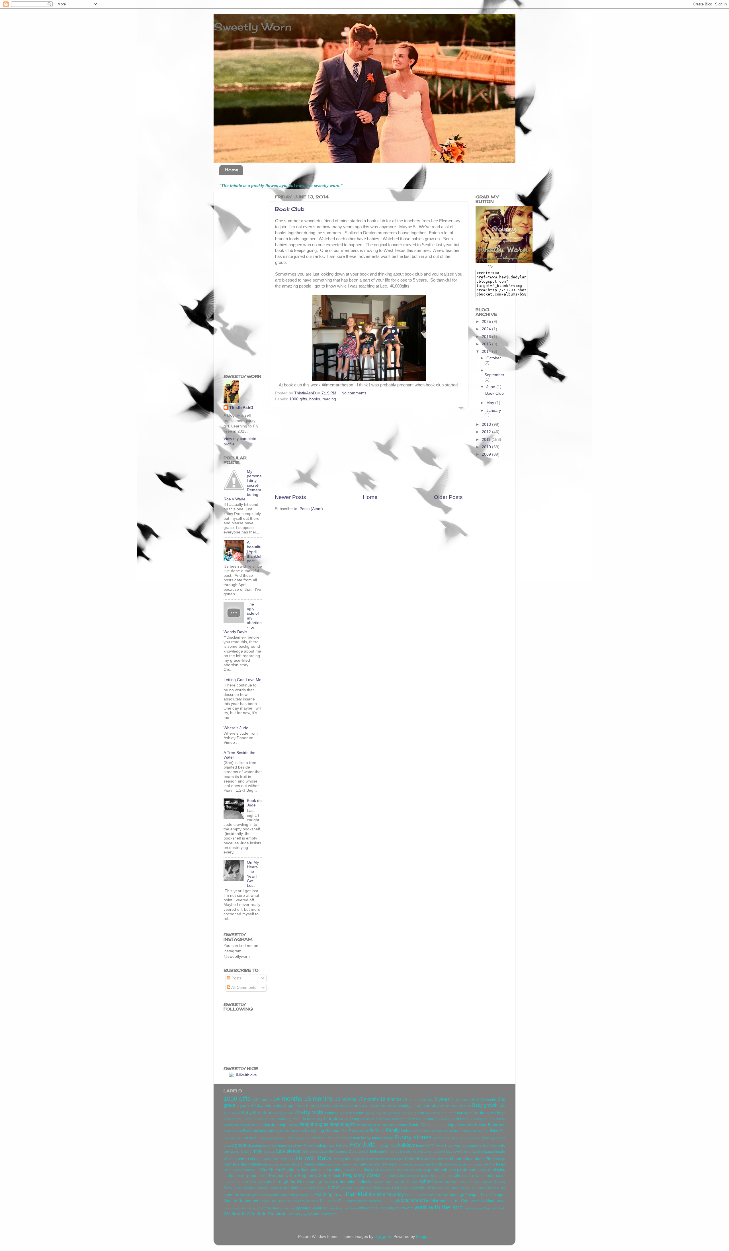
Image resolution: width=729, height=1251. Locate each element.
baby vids (310, 1112)
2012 (487, 432)
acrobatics (372, 1105)
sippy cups (298, 1187)
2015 (487, 344)
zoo (334, 1214)
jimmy (256, 1151)
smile (312, 1187)
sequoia (487, 1181)
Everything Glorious (322, 1130)
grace (240, 1145)
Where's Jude (236, 728)
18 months (391, 1099)
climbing (352, 1119)
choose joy (311, 1118)
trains (500, 1201)
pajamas (317, 1170)
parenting (334, 1170)
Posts (235, 978)
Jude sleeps (287, 1151)
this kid (305, 1201)
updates (303, 1208)
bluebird (430, 1113)
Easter (481, 1124)
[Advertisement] (368, 450)
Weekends (234, 1213)
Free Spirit (333, 1138)
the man (442, 1195)
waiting (407, 1208)
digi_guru (382, 1236)
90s (328, 1105)
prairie (263, 1176)
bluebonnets (446, 1113)
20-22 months (460, 1099)
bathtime (332, 1113)
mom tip (443, 1159)
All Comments (243, 987)
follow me (266, 1138)
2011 (487, 439)
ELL (282, 1130)
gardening (441, 1138)
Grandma (254, 1146)
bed (352, 1113)
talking (304, 1195)
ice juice (482, 1145)
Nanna (309, 1164)
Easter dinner (233, 1130)
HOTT (429, 1145)
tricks (227, 1208)
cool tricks (460, 1119)
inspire (493, 1145)
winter (282, 1213)
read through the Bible (285, 1181)
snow (333, 1186)
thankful (356, 1193)
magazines (360, 1159)
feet (486, 1131)
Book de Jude (254, 802)
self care (473, 1182)
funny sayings (383, 1138)
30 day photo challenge (272, 1105)
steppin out (468, 1187)
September (494, 375)
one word (252, 1170)
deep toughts (342, 1124)
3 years (243, 1105)
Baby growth (484, 1105)
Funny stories (412, 1137)
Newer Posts (290, 497)
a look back (340, 1105)
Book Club (289, 209)
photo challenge (416, 1169)
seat (463, 1181)
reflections (367, 1181)
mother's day (235, 1164)
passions (350, 1169)
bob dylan (464, 1113)
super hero (257, 1195)
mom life (430, 1159)
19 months (411, 1100)
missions (414, 1158)
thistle (315, 1201)
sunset (244, 1195)
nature (320, 1164)
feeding (477, 1130)
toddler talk (391, 1201)
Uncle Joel (270, 1208)
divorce (402, 1125)
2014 (487, 351)
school (426, 1181)
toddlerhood (413, 1200)
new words (369, 1164)
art (413, 1106)
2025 (487, 321)
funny (366, 1138)
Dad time (250, 1124)
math (389, 1159)
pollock (240, 1175)
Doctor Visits (420, 1124)
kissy (416, 1151)
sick (286, 1187)
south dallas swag (378, 1187)
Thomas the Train (333, 1201)
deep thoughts (313, 1124)
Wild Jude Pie (260, 1213)
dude (470, 1124)
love (348, 1159)
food (291, 1138)
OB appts (444, 1164)
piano (452, 1169)
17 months (368, 1099)
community (383, 1119)
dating (294, 1124)
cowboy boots (233, 1124)
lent (275, 1159)
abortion (356, 1105)
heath (331, 1145)
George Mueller (470, 1138)
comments (367, 1119)
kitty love (453, 1152)
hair (274, 1145)
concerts (398, 1119)
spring (397, 1187)
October (493, 358)
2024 (487, 329)
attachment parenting (450, 1105)
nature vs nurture (338, 1164)
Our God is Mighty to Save (285, 1170)
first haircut (251, 1138)
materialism (377, 1159)
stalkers (430, 1187)
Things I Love (477, 1195)
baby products (286, 1113)
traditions (487, 1201)
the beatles (413, 1195)
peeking (363, 1170)
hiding (382, 1145)
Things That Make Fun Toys (279, 1201)
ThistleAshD (241, 408)
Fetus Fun (497, 1131)
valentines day (339, 1208)
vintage (372, 1208)
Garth (454, 1138)
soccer (359, 1187)
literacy (339, 1159)
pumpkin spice (417, 1175)
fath (417, 1130)
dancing (263, 1125)
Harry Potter (303, 1145)
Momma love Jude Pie (470, 1159)
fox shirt (318, 1138)
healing (319, 1145)
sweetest (273, 1195)
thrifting (352, 1201)
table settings (289, 1195)
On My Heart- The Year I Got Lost (253, 874)
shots (237, 1187)
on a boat (475, 1164)
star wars (443, 1187)
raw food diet (252, 1182)
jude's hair (386, 1152)
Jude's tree (403, 1151)
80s (322, 1105)
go (493, 1138)
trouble (246, 1208)
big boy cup (373, 1113)
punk (432, 1175)
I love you (452, 1146)
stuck (482, 1187)
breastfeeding (233, 1119)
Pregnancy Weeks (361, 1175)
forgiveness (303, 1138)
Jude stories (310, 1151)
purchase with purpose (456, 1176)
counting (477, 1119)
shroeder (276, 1187)
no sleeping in (407, 1164)
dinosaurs (389, 1124)
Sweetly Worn (253, 27)
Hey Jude (362, 1144)
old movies (460, 1164)
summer (231, 1195)
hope (420, 1146)
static (455, 1187)
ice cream (468, 1146)
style (490, 1187)
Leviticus (285, 1159)
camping (285, 1119)
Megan (399, 1159)
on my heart (494, 1164)
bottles (491, 1113)
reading (329, 399)
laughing (478, 1151)
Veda (353, 1208)
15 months (318, 1098)
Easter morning (255, 1131)
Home (231, 169)
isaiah (245, 1151)
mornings (499, 1159)
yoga (304, 1214)
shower (263, 1187)
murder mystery (279, 1164)
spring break (414, 1187)
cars (296, 1119)
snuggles (346, 1187)
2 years (442, 1099)
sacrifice (405, 1181)
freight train (351, 1138)
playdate (486, 1169)
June (491, 387)
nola (421, 1164)
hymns (439, 1145)
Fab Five (348, 1131)
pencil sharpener (382, 1169)
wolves (294, 1214)
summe (500, 1187)
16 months (345, 1099)
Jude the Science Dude (338, 1152)
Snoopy (321, 1187)
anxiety (404, 1105)
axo (468, 1105)
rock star (391, 1182)
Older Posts (448, 497)
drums (461, 1125)
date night (280, 1124)
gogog (500, 1138)
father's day (429, 1130)
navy (355, 1164)
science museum (446, 1181)
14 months (287, 1098)
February (465, 1130)
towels (475, 1201)
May (490, 403)
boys (501, 1113)
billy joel (387, 1113)
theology (456, 1195)
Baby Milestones (258, 1112)
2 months (426, 1099)
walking (470, 1208)
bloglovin (417, 1113)
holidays (406, 1145)
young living (319, 1214)
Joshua (269, 1151)
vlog (382, 1208)
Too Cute (461, 1201)
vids (361, 1208)
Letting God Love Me (242, 680)
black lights (401, 1113)
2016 (487, 337)
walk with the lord (439, 1207)
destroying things (369, 1124)
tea (312, 1195)
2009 (487, 454)
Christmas (334, 1118)
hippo (393, 1145)
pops (251, 1175)
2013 (487, 424)
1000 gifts (298, 399)
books (314, 399)
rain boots (485, 1175)
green (267, 1145)
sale (415, 1181)
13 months (262, 1099)
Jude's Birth (368, 1152)
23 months (488, 1100)
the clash (429, 1195)
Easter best (496, 1125)
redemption (346, 1181)
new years (388, 1164)
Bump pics (251, 1119)
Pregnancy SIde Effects (319, 1175)
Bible (360, 1113)
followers (280, 1138)
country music (494, 1119)
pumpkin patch (394, 1176)
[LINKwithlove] (243, 1075)
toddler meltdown (370, 1201)
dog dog (439, 1125)
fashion (407, 1130)
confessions (416, 1119)
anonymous (388, 1105)
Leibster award (259, 1159)
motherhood (257, 1164)
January (493, 410)
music (297, 1164)
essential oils (295, 1130)
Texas (339, 1195)
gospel (229, 1146)
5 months (312, 1105)
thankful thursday (386, 1194)
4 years (300, 1105)
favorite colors (448, 1130)
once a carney (234, 1169)
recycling (328, 1181)
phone (400, 1169)
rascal (500, 1176)
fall (381, 1130)
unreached (287, 1208)
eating (273, 1130)
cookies (432, 1119)
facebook (362, 1130)
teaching (324, 1194)
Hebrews (342, 1145)
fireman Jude (232, 1138)
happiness (286, 1146)
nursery (431, 1164)
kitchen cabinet (433, 1152)
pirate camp (468, 1170)
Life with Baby (312, 1158)
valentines (319, 1208)
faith (374, 1130)
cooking (444, 1119)
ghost (486, 1138)
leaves (240, 1159)
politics (229, 1176)
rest (381, 1181)
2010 (487, 447)
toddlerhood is (439, 1201)
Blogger (423, 1236)
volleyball (393, 1208)
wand (480, 1208)
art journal (426, 1105)
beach (343, 1113)
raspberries (232, 1182)
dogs (451, 1124)
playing (499, 1170)
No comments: (355, 393)
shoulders (249, 1187)
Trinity (236, 1208)
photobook (437, 1170)
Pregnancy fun (282, 1175)
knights (466, 1151)
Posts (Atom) (311, 509)
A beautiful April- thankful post (254, 551)
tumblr (256, 1208)
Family (393, 1130)
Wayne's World (494, 1208)
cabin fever (269, 1119)
